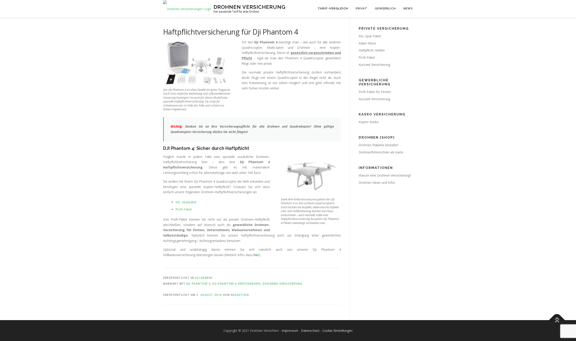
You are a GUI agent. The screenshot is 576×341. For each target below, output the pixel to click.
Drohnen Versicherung (250, 7)
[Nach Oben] (557, 320)
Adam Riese (367, 43)
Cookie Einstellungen (337, 330)
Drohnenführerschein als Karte (381, 152)
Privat (361, 8)
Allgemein (203, 278)
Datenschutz (310, 330)
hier (256, 255)
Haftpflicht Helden (372, 50)
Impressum (290, 330)
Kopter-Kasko (369, 122)
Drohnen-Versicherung (282, 284)
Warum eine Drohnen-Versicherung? (385, 175)
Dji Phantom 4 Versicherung (236, 284)
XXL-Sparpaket (186, 202)
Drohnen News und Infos (377, 182)
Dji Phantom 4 (198, 284)
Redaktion (240, 295)
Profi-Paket (184, 209)
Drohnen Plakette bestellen (378, 145)
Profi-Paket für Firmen (375, 92)
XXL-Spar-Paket (370, 36)
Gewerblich (385, 8)
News (408, 8)
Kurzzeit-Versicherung (374, 64)
